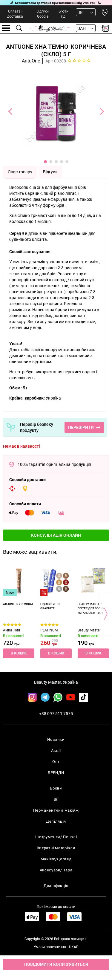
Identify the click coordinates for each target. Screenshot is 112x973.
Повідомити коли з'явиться (56, 964)
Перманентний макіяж (56, 810)
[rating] (79, 60)
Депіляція (56, 821)
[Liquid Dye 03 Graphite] (56, 580)
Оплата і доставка (15, 14)
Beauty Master (89, 630)
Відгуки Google (42, 14)
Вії (56, 799)
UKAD (74, 947)
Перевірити (81, 427)
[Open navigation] (6, 28)
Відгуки (50, 171)
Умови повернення (50, 947)
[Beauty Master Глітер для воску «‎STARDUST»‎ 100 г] (93, 580)
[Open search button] (19, 28)
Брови (56, 788)
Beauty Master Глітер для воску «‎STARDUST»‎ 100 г (91, 608)
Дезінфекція (56, 885)
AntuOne (31, 61)
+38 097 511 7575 (56, 713)
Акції (56, 750)
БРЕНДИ (56, 772)
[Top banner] (56, 2)
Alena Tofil (11, 630)
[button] (56, 535)
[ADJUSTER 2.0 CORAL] (18, 580)
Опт (56, 761)
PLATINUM (49, 630)
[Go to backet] (105, 28)
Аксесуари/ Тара (56, 870)
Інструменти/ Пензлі (56, 837)
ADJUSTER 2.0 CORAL (18, 604)
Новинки (56, 739)
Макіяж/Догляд (56, 859)
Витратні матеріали (56, 848)
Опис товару (20, 171)
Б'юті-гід (63, 14)
